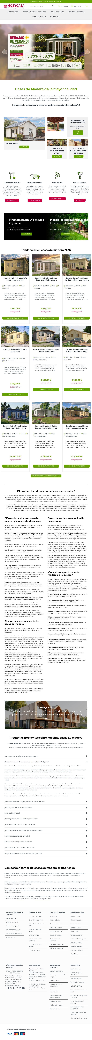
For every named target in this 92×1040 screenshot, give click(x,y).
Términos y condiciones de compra (57, 976)
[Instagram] (20, 988)
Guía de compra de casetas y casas (79, 991)
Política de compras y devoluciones (56, 985)
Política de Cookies (55, 1001)
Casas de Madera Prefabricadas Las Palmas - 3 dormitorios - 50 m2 (15, 427)
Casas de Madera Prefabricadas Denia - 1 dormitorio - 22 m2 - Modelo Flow (46, 279)
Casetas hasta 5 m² (55, 924)
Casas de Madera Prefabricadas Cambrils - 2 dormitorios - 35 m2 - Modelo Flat (76, 279)
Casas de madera (13, 12)
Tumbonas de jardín (76, 935)
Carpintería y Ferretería (76, 12)
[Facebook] (8, 988)
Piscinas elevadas (76, 916)
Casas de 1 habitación (35, 916)
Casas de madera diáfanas (14, 933)
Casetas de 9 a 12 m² (56, 931)
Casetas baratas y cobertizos (55, 940)
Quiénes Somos (54, 980)
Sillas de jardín (75, 931)
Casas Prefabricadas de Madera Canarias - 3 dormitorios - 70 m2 (46, 427)
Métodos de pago (55, 1009)
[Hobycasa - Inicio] (14, 6)
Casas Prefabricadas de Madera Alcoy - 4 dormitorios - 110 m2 (77, 427)
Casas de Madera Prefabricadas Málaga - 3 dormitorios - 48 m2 (77, 350)
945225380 (21, 898)
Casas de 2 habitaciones (36, 920)
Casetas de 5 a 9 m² (56, 927)
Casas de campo (34, 935)
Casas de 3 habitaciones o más (36, 924)
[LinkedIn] (14, 988)
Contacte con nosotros (56, 971)
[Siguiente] (87, 51)
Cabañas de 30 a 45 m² (57, 948)
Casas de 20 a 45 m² (12, 926)
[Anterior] (4, 51)
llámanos (26, 234)
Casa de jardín (54, 916)
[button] (64, 6)
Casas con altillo (11, 937)
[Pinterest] (17, 988)
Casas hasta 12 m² (11, 918)
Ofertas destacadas (39, 17)
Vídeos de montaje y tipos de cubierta (78, 1013)
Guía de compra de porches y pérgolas (79, 996)
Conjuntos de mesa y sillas (78, 939)
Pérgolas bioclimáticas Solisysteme (77, 1007)
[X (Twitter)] (11, 988)
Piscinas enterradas (76, 920)
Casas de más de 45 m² (13, 929)
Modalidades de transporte (79, 1018)
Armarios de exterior (76, 946)
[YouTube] (23, 988)
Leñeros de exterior (76, 942)
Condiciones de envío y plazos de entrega (56, 996)
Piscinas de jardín (76, 927)
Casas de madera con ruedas (35, 930)
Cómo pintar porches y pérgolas (77, 1002)
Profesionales (55, 17)
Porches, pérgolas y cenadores (34, 12)
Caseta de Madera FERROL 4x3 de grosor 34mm (15, 350)
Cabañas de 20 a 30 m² (57, 944)
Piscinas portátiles (76, 924)
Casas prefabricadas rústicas (35, 945)
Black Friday (74, 954)
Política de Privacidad (56, 1005)
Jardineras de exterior (77, 950)
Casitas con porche (34, 950)
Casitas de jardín (55, 920)
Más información (69, 234)
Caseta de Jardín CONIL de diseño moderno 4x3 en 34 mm (15, 279)
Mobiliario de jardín (57, 12)
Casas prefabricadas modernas (35, 940)
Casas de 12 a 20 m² (12, 922)
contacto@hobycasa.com (42, 898)
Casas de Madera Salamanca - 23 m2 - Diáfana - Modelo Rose (46, 350)
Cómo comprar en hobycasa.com (55, 991)
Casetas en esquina (55, 935)
